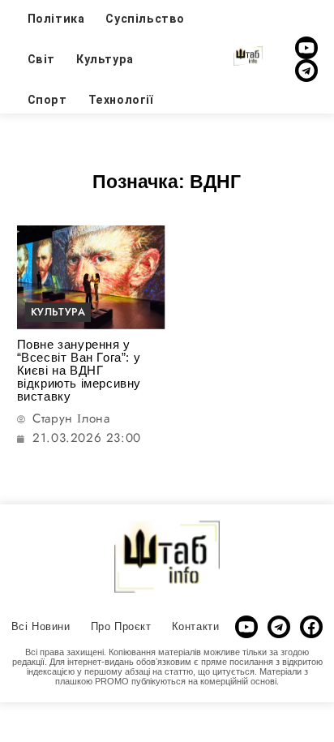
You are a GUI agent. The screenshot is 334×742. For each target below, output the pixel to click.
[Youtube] (306, 47)
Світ (41, 59)
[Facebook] (311, 626)
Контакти (196, 626)
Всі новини (41, 626)
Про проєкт (121, 626)
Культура (105, 59)
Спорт (47, 99)
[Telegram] (306, 70)
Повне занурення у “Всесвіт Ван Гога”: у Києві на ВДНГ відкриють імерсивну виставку (79, 370)
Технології (120, 99)
